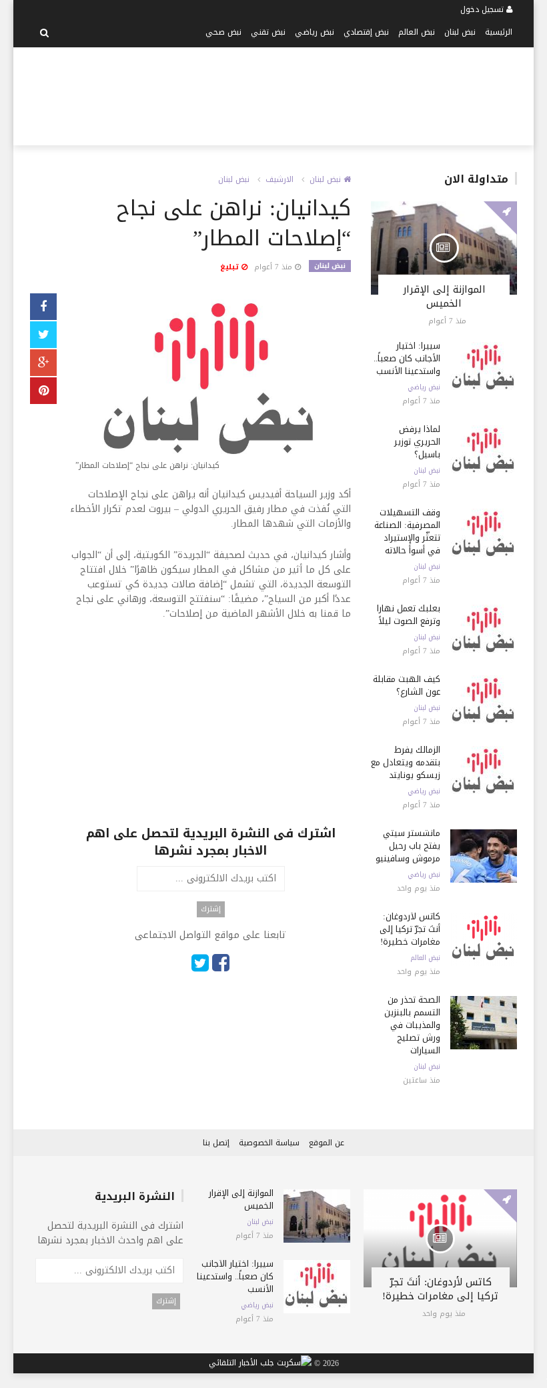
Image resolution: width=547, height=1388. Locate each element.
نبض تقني (268, 32)
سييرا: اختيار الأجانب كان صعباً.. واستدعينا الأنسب (407, 358)
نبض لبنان (460, 32)
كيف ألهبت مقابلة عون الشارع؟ (406, 685)
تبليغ (230, 267)
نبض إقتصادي (366, 32)
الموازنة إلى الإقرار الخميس (444, 296)
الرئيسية (498, 32)
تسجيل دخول (483, 9)
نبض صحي (223, 32)
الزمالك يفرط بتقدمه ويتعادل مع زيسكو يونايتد (405, 762)
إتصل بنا (216, 1142)
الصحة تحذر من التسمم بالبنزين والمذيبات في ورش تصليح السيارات (412, 1025)
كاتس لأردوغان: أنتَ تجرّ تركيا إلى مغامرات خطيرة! (410, 929)
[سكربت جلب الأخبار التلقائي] (260, 1364)
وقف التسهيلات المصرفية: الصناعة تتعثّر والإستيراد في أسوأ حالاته (407, 531)
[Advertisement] (261, 94)
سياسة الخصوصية (269, 1142)
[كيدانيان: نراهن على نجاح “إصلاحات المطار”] (210, 385)
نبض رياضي (314, 32)
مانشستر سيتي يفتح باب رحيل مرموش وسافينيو (408, 846)
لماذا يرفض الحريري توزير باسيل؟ (417, 442)
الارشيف (279, 179)
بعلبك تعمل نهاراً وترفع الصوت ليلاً (408, 614)
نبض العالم (416, 32)
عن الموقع (326, 1142)
